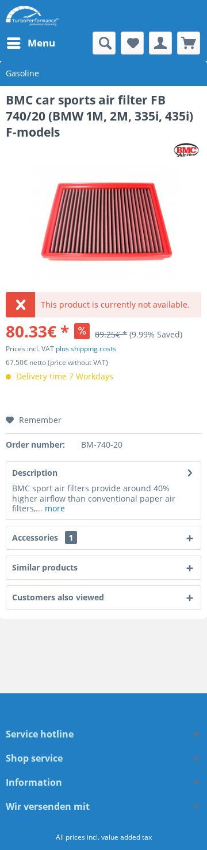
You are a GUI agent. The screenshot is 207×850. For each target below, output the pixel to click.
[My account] (160, 43)
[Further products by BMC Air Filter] (186, 150)
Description (34, 472)
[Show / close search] (104, 43)
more (54, 508)
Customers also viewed (58, 597)
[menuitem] (30, 43)
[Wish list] (132, 43)
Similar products (45, 567)
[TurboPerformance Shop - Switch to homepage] (32, 16)
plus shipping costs (86, 349)
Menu (41, 42)
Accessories (42, 537)
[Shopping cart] (188, 43)
